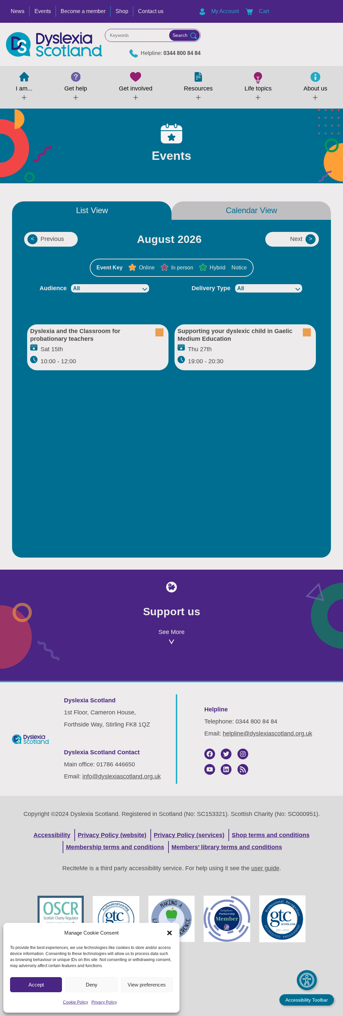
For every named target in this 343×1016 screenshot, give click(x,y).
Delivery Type (211, 288)
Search (180, 35)
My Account (224, 11)
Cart (263, 11)
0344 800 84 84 (182, 53)
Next (296, 239)
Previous (52, 239)
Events (43, 11)
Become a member (83, 11)
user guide (265, 868)
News (17, 11)
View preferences (147, 985)
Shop (122, 11)
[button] (169, 933)
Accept (36, 985)
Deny (91, 985)
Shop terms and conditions (271, 835)
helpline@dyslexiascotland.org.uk (267, 733)
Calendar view (251, 210)
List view (92, 210)
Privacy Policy (104, 1002)
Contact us (150, 11)
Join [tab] (65, 670)
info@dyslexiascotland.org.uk (121, 776)
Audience (53, 288)
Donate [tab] (171, 670)
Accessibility (51, 835)
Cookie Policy (75, 1002)
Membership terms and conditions (115, 847)
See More (171, 632)
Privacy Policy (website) (112, 835)
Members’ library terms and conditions (227, 847)
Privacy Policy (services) (189, 835)
